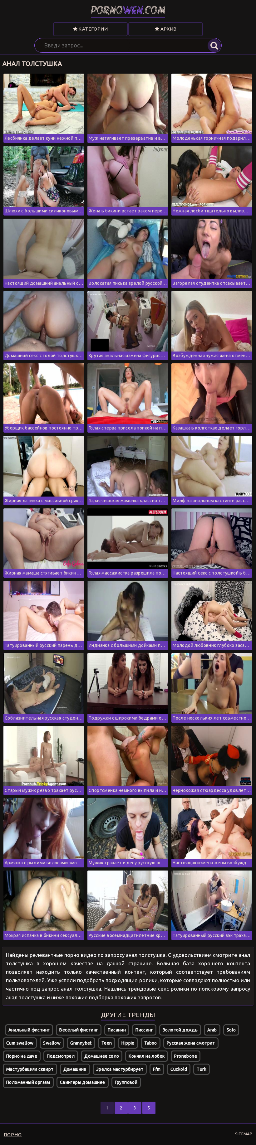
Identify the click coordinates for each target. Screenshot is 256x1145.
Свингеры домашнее (82, 1082)
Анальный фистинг (29, 1029)
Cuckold (178, 1069)
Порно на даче (21, 1056)
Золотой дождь (180, 1029)
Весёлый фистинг (78, 1029)
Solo (231, 1029)
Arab (212, 1029)
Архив (167, 29)
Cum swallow (19, 1043)
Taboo (150, 1043)
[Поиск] (214, 45)
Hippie (127, 1043)
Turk (201, 1069)
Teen (106, 1043)
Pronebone (185, 1056)
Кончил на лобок (147, 1056)
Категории (92, 29)
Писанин (117, 1029)
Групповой (126, 1082)
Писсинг (144, 1029)
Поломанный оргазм (28, 1082)
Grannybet (81, 1043)
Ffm (156, 1069)
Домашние (74, 1069)
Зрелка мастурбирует (120, 1069)
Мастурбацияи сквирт (30, 1069)
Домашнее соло (101, 1056)
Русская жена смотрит (191, 1043)
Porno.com (128, 11)
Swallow (52, 1043)
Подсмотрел (61, 1056)
